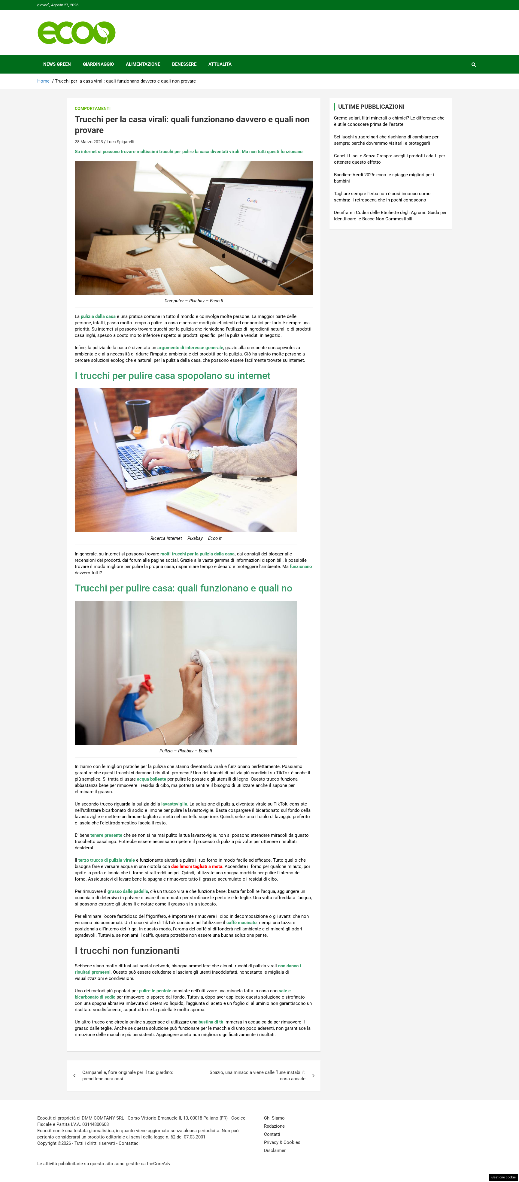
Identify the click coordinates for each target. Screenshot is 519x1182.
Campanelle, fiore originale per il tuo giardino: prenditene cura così (127, 1075)
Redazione (274, 1126)
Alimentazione (143, 64)
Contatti (272, 1134)
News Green (57, 64)
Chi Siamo (274, 1118)
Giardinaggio (98, 64)
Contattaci (129, 1143)
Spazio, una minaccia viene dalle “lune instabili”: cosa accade (257, 1075)
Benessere (184, 64)
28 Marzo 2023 (89, 141)
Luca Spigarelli (120, 141)
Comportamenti (93, 108)
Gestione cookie (503, 1177)
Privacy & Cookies (282, 1142)
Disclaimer (275, 1150)
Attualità (220, 64)
